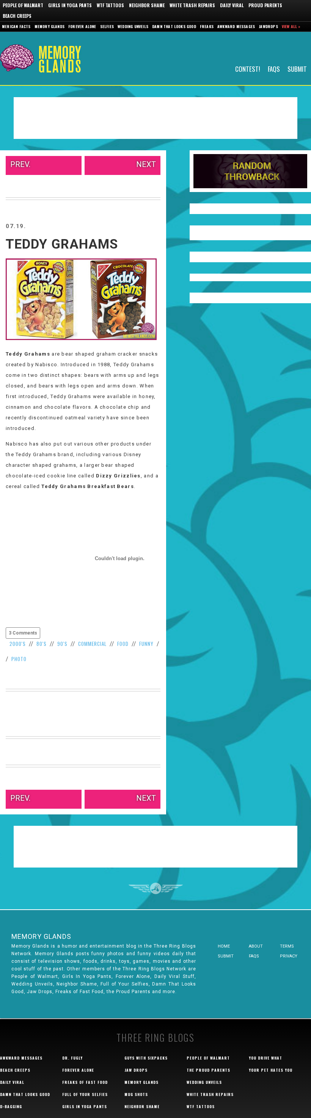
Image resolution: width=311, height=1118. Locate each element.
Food (123, 643)
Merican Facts (16, 26)
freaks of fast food (85, 1082)
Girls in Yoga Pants (70, 5)
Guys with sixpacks (146, 1058)
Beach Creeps (17, 16)
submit (226, 956)
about (256, 946)
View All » (291, 26)
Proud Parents (265, 5)
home (224, 946)
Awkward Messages (236, 26)
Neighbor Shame (147, 5)
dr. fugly (72, 1058)
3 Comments (23, 633)
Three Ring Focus (156, 888)
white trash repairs (210, 1094)
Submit (297, 68)
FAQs (274, 68)
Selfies (107, 26)
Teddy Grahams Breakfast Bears (87, 486)
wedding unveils (204, 1082)
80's (41, 643)
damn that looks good (25, 1094)
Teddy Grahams (62, 244)
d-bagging (11, 1106)
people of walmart (208, 1058)
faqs (254, 956)
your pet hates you (270, 1070)
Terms (287, 946)
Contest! (247, 68)
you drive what (265, 1058)
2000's (17, 643)
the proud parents (208, 1070)
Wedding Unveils (133, 26)
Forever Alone (82, 26)
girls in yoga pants (84, 1106)
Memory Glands (50, 26)
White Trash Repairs (192, 5)
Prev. (20, 164)
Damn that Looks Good (174, 26)
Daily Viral (231, 5)
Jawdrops (268, 26)
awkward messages (21, 1058)
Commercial (92, 643)
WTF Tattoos (110, 5)
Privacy (288, 956)
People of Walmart (23, 5)
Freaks (207, 26)
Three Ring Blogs (155, 1037)
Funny (146, 643)
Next (146, 164)
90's (62, 643)
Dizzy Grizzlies (118, 476)
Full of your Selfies (85, 1094)
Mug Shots (136, 1094)
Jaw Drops (136, 1070)
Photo (19, 659)
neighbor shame (142, 1106)
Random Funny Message (250, 171)
